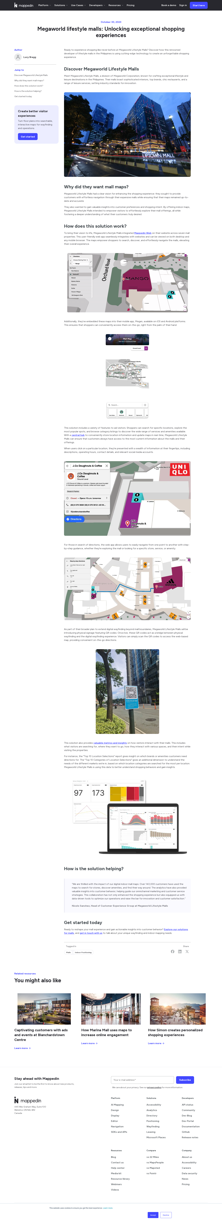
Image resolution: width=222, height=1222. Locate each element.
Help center (118, 1167)
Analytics (151, 1110)
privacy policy (154, 1087)
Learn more (108, 1208)
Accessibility (153, 1104)
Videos (115, 1189)
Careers (186, 1167)
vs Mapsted (153, 1167)
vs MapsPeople (155, 1162)
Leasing (150, 1131)
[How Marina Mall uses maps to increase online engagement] (111, 1009)
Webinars (116, 1184)
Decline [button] (166, 1215)
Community (188, 1110)
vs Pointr (151, 1173)
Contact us (117, 1162)
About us (187, 1157)
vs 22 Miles (152, 1157)
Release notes (190, 1137)
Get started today (23, 96)
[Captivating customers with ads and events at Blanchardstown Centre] (44, 1009)
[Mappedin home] (23, 6)
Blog (113, 1157)
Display (115, 1115)
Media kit (116, 1173)
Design (115, 1110)
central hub (78, 435)
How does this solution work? (28, 86)
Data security (189, 1173)
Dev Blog (187, 1115)
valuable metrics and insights (110, 742)
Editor (114, 1121)
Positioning (152, 1121)
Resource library (120, 1178)
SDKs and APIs (119, 1131)
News (185, 1178)
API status (187, 1104)
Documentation (191, 1126)
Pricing (186, 1184)
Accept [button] (153, 1215)
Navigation (117, 1126)
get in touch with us (91, 933)
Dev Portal (188, 1121)
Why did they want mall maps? (29, 80)
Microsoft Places (156, 1137)
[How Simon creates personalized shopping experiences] (178, 1009)
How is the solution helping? (28, 91)
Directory (151, 1115)
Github (186, 1131)
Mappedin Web (142, 233)
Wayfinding (152, 1126)
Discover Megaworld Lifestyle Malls (31, 75)
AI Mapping (117, 1104)
